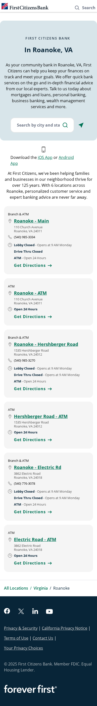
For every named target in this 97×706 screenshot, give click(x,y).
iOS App (45, 157)
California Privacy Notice (64, 628)
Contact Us (43, 638)
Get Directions (33, 265)
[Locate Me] (81, 125)
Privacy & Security (21, 628)
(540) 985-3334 (24, 237)
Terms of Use (16, 638)
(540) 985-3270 (24, 360)
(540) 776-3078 (24, 483)
